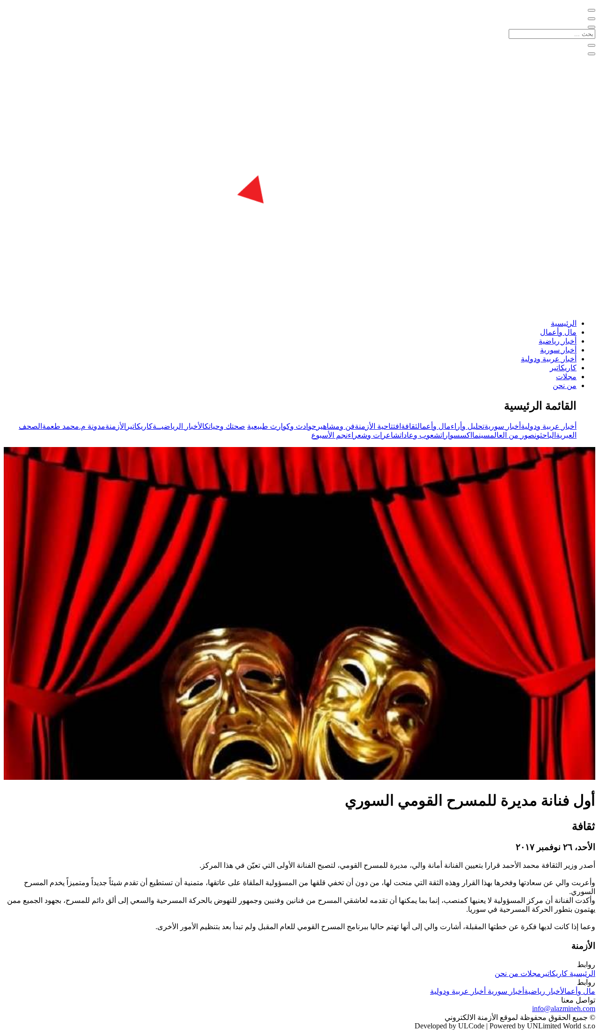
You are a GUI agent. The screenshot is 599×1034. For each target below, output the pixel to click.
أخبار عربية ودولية (549, 359)
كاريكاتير (563, 368)
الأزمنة (115, 426)
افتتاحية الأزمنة (378, 426)
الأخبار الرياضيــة (179, 426)
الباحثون (545, 435)
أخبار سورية (558, 350)
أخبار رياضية (558, 341)
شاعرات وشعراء (374, 435)
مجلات (566, 377)
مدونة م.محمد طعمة (73, 426)
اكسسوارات (456, 435)
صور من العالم (512, 435)
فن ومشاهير (335, 426)
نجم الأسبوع (329, 435)
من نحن (565, 385)
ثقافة (409, 426)
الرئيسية (564, 323)
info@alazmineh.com (563, 1008)
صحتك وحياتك (225, 426)
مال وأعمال (558, 332)
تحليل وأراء (467, 426)
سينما (481, 435)
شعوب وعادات (420, 435)
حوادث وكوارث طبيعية (281, 426)
